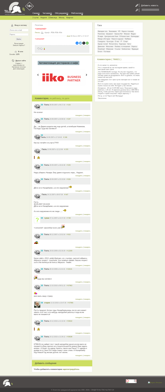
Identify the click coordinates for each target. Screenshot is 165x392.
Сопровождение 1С (50, 63)
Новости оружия (117, 39)
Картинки (122, 44)
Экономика (113, 31)
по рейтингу (55, 98)
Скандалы (101, 41)
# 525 (69, 165)
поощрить (79, 115)
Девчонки (101, 46)
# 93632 (69, 321)
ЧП (119, 31)
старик (47, 303)
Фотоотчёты (113, 44)
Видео (133, 34)
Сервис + (18, 63)
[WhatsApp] (87, 43)
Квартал (69, 17)
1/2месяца (52, 17)
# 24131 (69, 269)
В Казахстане (124, 36)
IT (121, 41)
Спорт (125, 41)
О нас (117, 41)
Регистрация (18, 43)
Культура (110, 41)
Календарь (135, 36)
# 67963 (69, 285)
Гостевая (107, 51)
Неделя (43, 17)
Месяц (61, 17)
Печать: (38, 32)
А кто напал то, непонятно (107, 65)
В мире (100, 36)
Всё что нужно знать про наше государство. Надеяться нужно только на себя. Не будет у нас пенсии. (118, 85)
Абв (52, 32)
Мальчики (109, 46)
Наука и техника (127, 31)
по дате (65, 98)
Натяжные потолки (19, 67)
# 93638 (69, 337)
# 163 (69, 105)
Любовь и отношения (122, 46)
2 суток (35, 17)
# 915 (69, 234)
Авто (129, 44)
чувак (46, 218)
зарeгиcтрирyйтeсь (71, 369)
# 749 (69, 218)
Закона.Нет (118, 34)
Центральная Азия (111, 36)
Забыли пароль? (19, 45)
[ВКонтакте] (77, 43)
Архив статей (103, 44)
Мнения (127, 34)
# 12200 (69, 251)
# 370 (66, 149)
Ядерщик (135, 49)
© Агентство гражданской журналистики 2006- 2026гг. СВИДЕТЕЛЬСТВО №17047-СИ (82, 390)
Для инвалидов (18, 69)
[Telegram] (80, 43)
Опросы (134, 46)
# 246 (65, 137)
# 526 (69, 179)
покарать (87, 115)
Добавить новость (148, 5)
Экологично (102, 98)
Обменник (109, 49)
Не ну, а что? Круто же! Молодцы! (110, 96)
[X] (83, 43)
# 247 (69, 119)
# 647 (66, 194)
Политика (39, 25)
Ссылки (117, 49)
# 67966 (70, 303)
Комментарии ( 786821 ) (109, 59)
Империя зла (102, 31)
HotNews (128, 39)
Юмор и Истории (104, 39)
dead (68, 36)
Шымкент (109, 34)
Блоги (100, 51)
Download (101, 49)
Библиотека (126, 49)
